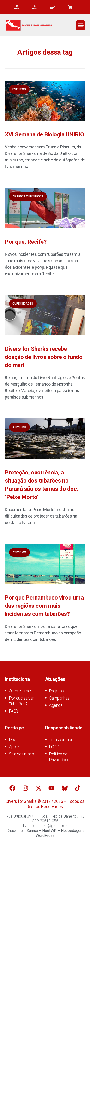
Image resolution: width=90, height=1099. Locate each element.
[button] (80, 25)
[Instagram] (25, 788)
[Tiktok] (78, 788)
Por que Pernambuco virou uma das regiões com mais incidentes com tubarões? (44, 605)
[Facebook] (12, 788)
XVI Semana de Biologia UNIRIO (44, 134)
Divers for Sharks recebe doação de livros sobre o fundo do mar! (43, 357)
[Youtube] (52, 788)
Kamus (32, 830)
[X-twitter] (38, 788)
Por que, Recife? (25, 241)
